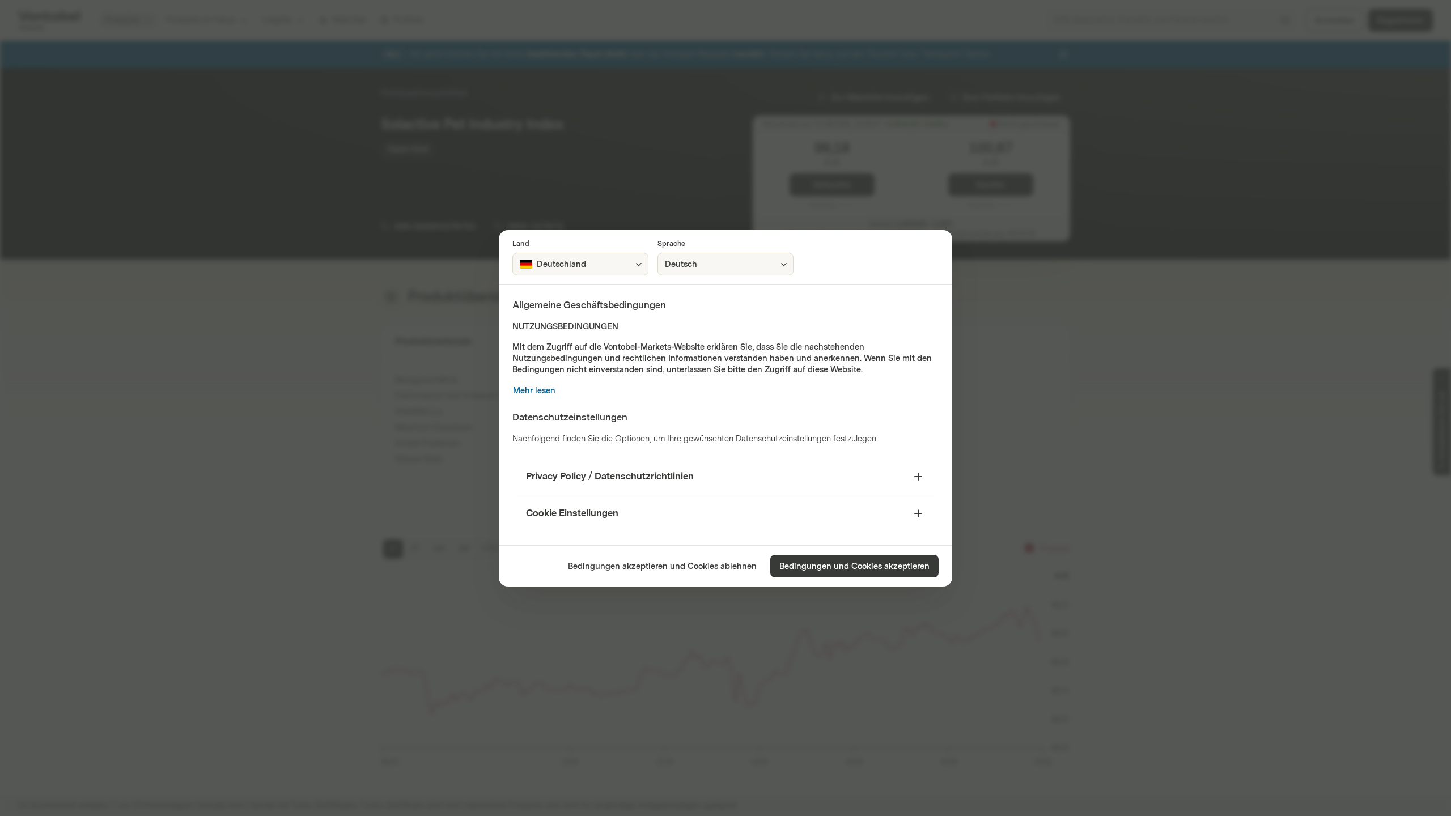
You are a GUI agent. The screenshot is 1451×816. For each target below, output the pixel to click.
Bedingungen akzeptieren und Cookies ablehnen (662, 566)
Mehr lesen (534, 391)
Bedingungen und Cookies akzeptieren (854, 566)
